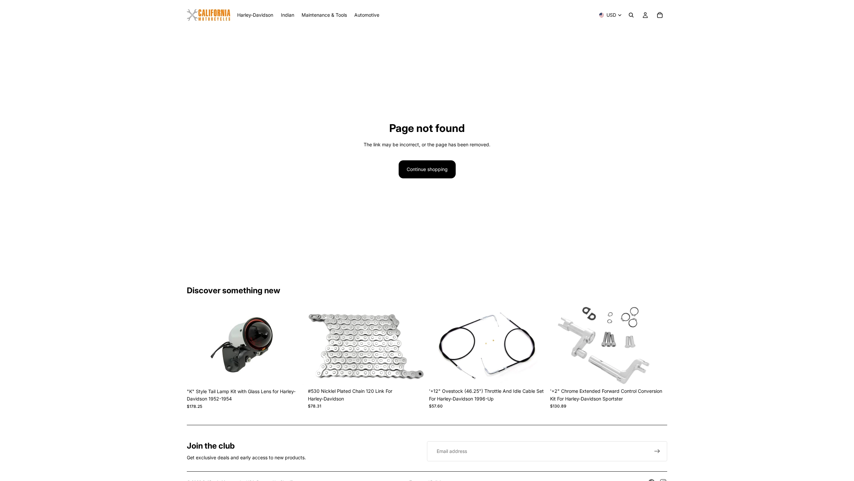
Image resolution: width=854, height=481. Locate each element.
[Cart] (660, 15)
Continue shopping (427, 169)
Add (299, 374)
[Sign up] (657, 451)
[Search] (631, 15)
